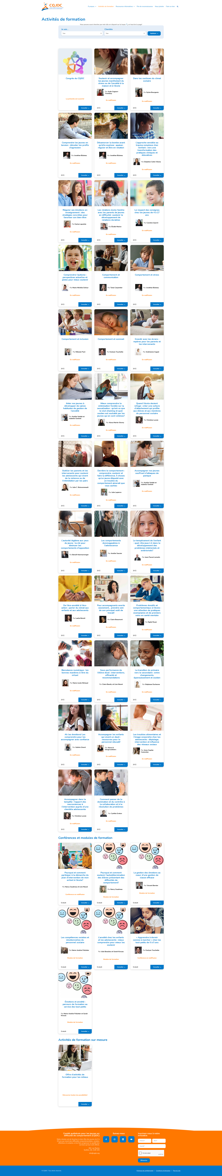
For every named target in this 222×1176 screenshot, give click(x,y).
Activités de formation (106, 6)
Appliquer (153, 33)
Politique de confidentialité (145, 1171)
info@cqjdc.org (94, 1153)
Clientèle (108, 29)
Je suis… (65, 29)
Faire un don (170, 6)
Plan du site (176, 1171)
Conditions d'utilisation (163, 1171)
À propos (91, 6)
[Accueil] (52, 6)
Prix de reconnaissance (145, 6)
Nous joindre (159, 6)
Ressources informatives (124, 6)
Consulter (84, 108)
